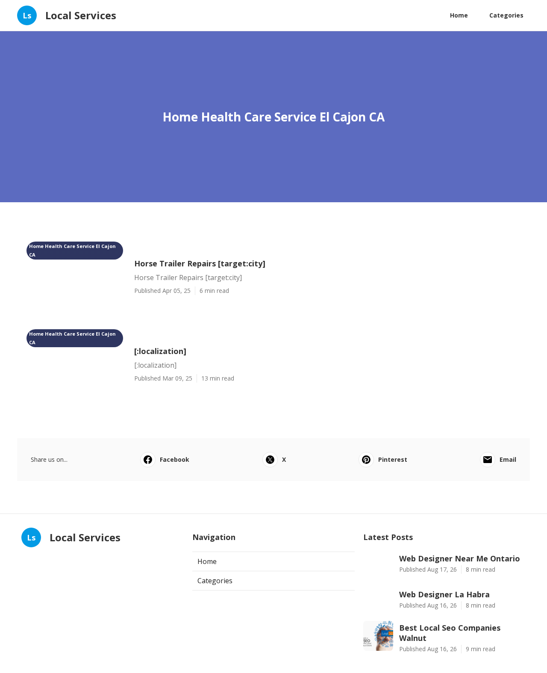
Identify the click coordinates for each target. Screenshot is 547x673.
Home (459, 15)
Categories (506, 15)
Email (508, 459)
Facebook (174, 459)
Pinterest (392, 459)
